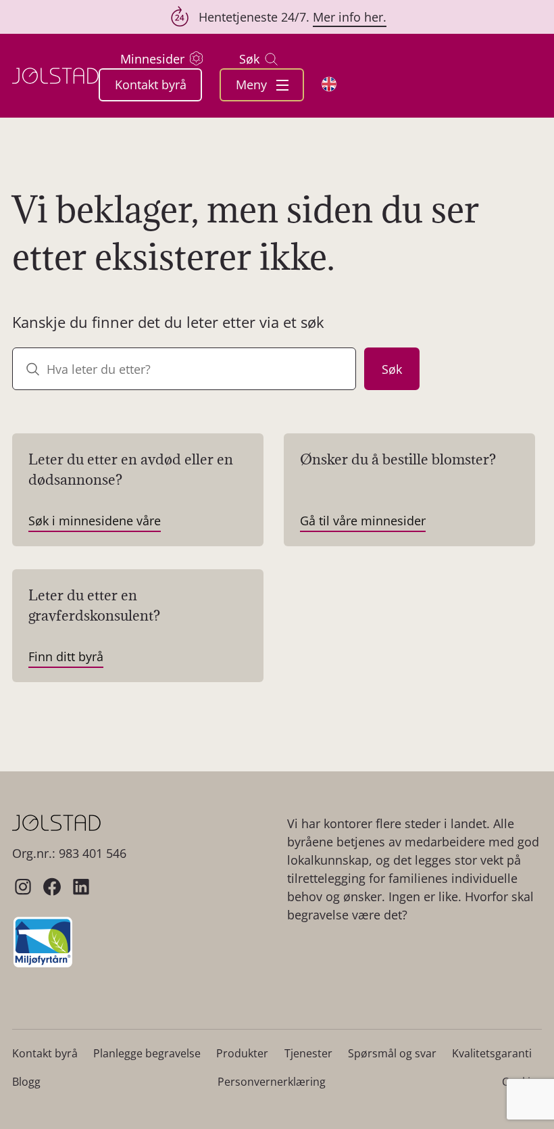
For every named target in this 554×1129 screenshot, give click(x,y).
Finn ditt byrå (65, 656)
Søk (249, 59)
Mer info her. (349, 17)
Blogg (26, 1081)
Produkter (242, 1053)
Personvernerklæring (272, 1081)
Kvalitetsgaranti (492, 1053)
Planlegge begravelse (147, 1053)
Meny (253, 84)
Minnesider (152, 59)
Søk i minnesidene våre (94, 520)
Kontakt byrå (150, 84)
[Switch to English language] (329, 84)
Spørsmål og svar (392, 1053)
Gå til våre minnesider (363, 520)
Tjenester (308, 1053)
